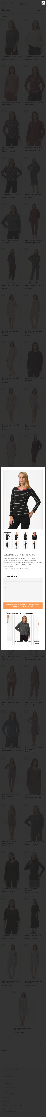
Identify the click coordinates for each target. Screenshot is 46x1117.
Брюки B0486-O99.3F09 (20, 642)
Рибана (15, 571)
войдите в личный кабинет (23, 607)
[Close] (44, 468)
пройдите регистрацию (28, 605)
